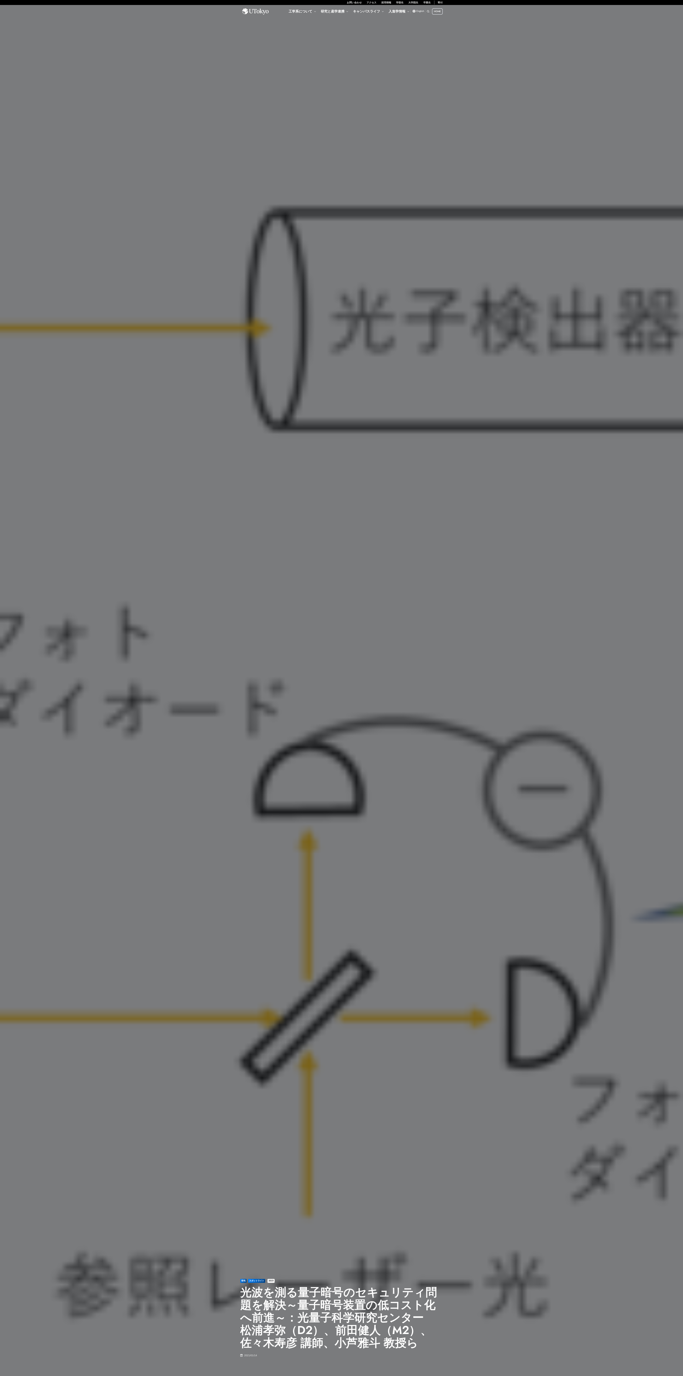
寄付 (440, 2)
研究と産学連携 (333, 11)
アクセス (372, 2)
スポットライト (256, 1280)
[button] (428, 11)
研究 (243, 1280)
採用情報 (386, 2)
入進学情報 (397, 11)
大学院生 (413, 2)
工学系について (300, 11)
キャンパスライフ (366, 11)
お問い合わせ (354, 2)
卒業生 (427, 2)
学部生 (400, 2)
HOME (437, 11)
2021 (271, 1280)
